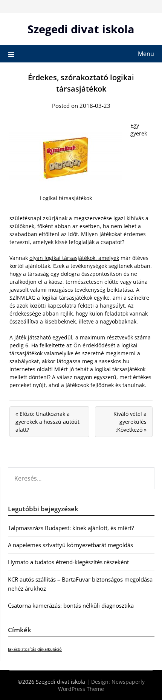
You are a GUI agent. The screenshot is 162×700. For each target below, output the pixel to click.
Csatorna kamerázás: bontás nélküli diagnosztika (71, 605)
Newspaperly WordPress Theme (101, 685)
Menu (146, 54)
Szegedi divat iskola (81, 29)
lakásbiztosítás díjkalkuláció (35, 649)
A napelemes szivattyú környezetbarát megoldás (70, 545)
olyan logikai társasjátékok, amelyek (74, 257)
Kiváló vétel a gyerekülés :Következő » (130, 421)
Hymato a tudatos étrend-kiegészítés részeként (68, 562)
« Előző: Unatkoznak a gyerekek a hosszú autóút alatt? (47, 421)
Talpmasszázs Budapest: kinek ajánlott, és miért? (71, 528)
